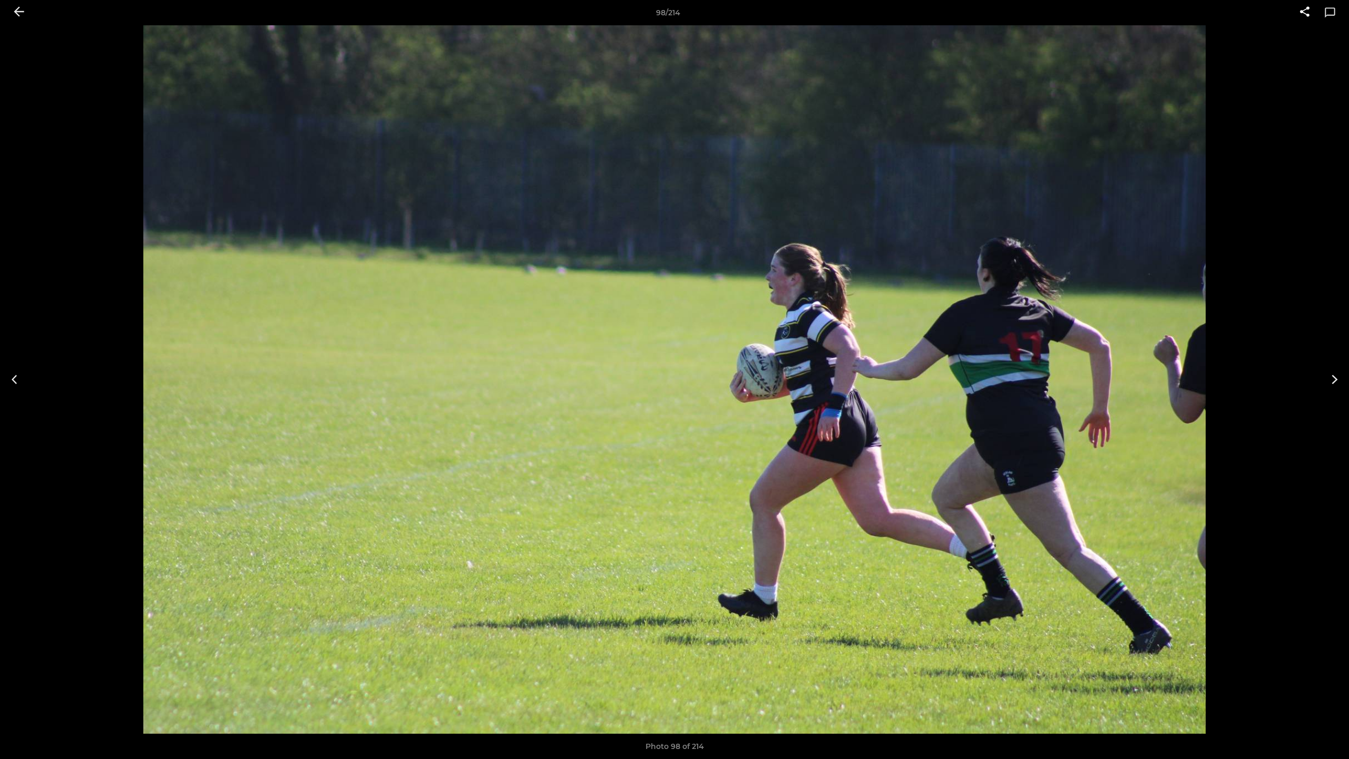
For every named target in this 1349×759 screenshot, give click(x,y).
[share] (1304, 12)
